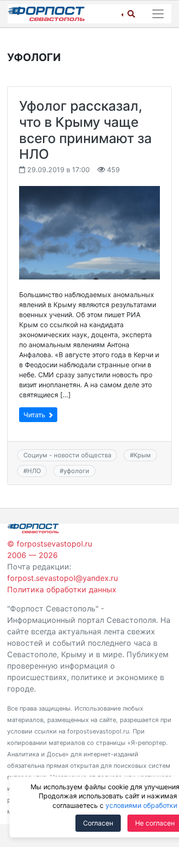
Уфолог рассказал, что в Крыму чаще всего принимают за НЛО (85, 130)
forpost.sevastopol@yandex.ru (62, 578)
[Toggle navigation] (158, 13)
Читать (35, 415)
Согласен (98, 823)
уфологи (76, 471)
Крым (142, 455)
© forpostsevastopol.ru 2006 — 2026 (49, 549)
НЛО (34, 471)
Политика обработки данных (61, 589)
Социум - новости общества (67, 455)
